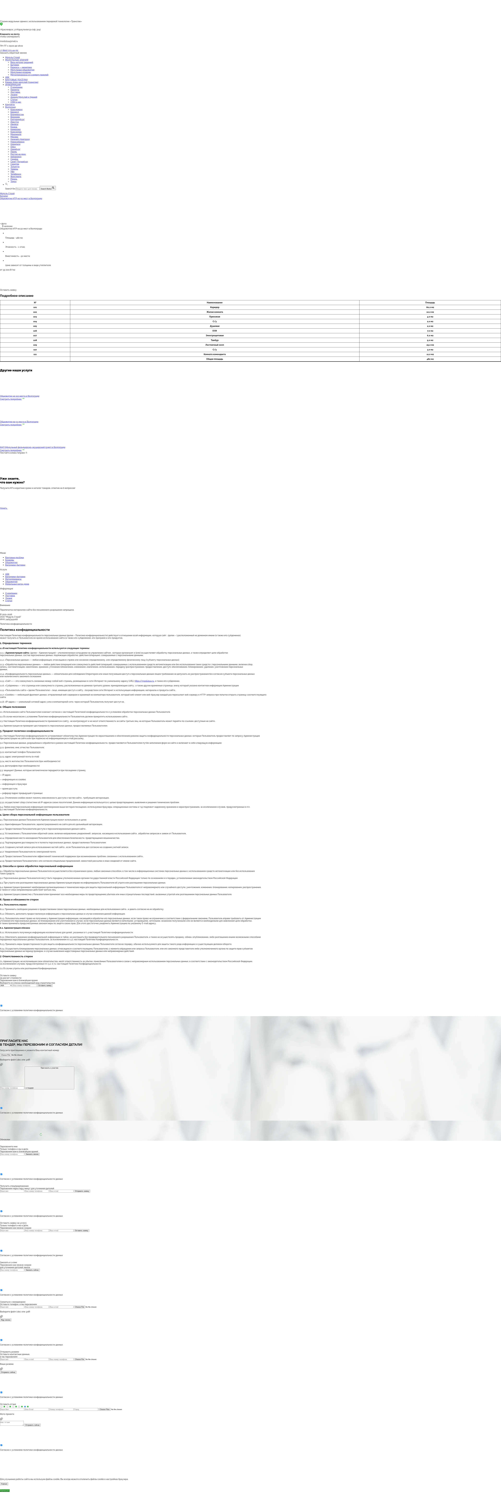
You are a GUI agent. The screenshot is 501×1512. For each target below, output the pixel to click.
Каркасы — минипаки (21, 67)
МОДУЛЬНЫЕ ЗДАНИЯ (16, 60)
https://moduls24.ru (144, 681)
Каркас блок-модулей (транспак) (21, 82)
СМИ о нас (15, 102)
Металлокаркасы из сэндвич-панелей (29, 75)
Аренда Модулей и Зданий (23, 97)
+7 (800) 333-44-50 (9, 50)
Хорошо (4, 1484)
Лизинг (13, 94)
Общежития (11, 562)
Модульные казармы (20, 72)
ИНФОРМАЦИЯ (13, 84)
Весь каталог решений (21, 62)
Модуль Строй (12, 57)
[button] (6, 184)
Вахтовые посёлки (14, 557)
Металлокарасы (13, 579)
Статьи (13, 99)
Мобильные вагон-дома (17, 584)
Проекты (14, 89)
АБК (7, 77)
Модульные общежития (22, 70)
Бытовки (14, 65)
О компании (16, 87)
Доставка (15, 92)
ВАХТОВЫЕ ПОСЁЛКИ (16, 80)
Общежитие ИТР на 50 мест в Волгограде (21, 198)
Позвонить (44, 1511)
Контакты (10, 104)
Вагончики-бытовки (15, 565)
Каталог (4, 196)
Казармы (9, 560)
